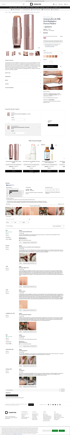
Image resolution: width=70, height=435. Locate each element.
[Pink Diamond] (44, 56)
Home (6, 12)
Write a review (45, 30)
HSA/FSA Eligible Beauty (47, 416)
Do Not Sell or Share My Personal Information (11, 418)
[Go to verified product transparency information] (47, 27)
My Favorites (34, 417)
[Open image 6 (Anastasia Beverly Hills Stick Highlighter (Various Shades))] (37, 53)
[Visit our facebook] (48, 405)
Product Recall (57, 418)
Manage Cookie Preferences (10, 416)
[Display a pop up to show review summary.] (17, 166)
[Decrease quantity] (44, 61)
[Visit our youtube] (55, 405)
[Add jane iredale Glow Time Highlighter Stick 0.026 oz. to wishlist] (38, 145)
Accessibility (56, 419)
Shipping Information (25, 417)
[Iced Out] (53, 56)
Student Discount (46, 419)
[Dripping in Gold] (47, 56)
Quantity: (45, 59)
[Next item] (64, 158)
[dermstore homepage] (35, 4)
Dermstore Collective (47, 417)
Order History (35, 419)
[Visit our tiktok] (58, 405)
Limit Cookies (55, 430)
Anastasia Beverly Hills (16, 12)
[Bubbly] (50, 56)
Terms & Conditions (57, 416)
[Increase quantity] (51, 61)
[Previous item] (6, 158)
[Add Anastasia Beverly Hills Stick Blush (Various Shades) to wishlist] (20, 145)
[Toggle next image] (40, 32)
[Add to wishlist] (61, 66)
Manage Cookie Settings (47, 430)
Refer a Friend (34, 418)
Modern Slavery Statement (59, 417)
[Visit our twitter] (51, 405)
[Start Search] (23, 4)
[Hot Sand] (56, 56)
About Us (44, 413)
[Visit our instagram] (53, 405)
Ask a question (51, 30)
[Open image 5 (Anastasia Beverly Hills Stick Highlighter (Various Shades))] (31, 53)
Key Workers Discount (47, 418)
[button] (53, 27)
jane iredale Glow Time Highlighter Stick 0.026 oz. (31, 162)
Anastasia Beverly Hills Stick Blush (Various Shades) (13, 162)
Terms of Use (20, 434)
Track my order (24, 418)
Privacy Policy (56, 413)
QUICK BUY (13, 171)
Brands (10, 12)
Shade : (44, 50)
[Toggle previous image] (6, 32)
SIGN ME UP (31, 404)
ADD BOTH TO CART (53, 125)
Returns (22, 416)
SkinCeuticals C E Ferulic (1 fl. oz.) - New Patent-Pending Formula (49, 162)
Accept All (61, 430)
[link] (60, 4)
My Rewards (34, 416)
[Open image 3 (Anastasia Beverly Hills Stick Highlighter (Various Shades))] (19, 53)
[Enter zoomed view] (39, 48)
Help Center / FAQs (24, 413)
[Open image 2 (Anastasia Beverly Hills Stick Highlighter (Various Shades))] (13, 53)
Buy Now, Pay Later (46, 420)
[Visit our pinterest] (60, 405)
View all (61, 36)
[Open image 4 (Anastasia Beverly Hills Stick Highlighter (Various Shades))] (25, 53)
